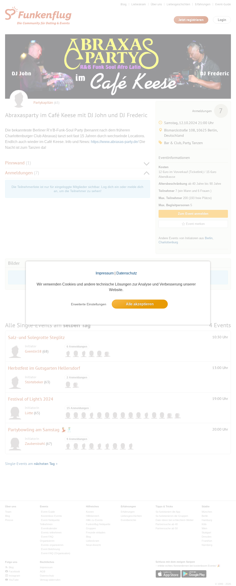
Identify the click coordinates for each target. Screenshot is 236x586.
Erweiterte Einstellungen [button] (88, 304)
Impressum (105, 273)
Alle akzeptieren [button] (140, 304)
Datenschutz (126, 273)
